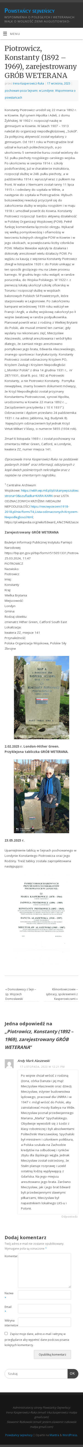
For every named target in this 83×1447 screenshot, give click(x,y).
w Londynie (46, 91)
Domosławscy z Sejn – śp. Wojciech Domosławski (20, 994)
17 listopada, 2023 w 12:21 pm (42, 1066)
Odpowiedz (69, 1217)
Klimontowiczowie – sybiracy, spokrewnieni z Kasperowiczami (62, 994)
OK (71, 1373)
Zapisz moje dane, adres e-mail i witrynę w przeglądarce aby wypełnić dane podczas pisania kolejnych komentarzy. (37, 1339)
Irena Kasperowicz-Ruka (28, 83)
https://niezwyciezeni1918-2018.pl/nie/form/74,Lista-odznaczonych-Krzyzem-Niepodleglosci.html (41, 511)
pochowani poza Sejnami (21, 91)
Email (8, 1309)
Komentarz (8, 1256)
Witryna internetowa (8, 1323)
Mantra (54, 1435)
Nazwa (8, 1295)
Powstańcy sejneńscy (29, 10)
